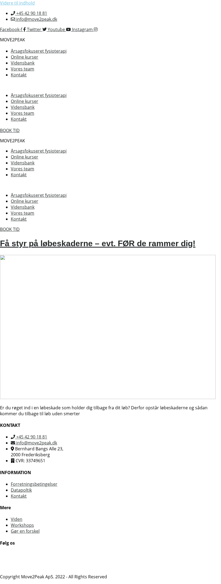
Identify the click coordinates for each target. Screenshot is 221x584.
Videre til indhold (17, 3)
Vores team (22, 69)
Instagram (10, 566)
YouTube (9, 560)
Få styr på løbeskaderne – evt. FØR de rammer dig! (97, 243)
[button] (110, 85)
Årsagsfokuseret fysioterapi (39, 51)
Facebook (9, 555)
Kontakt (19, 75)
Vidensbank (22, 63)
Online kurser (24, 57)
